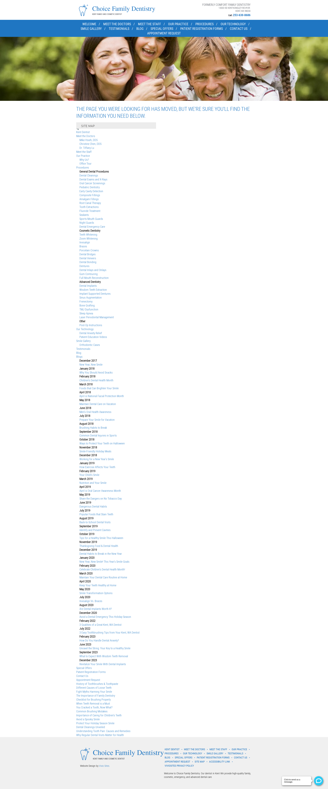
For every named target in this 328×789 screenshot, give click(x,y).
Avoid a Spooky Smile (88, 719)
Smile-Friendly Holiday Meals (95, 451)
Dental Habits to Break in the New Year (100, 553)
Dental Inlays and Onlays (92, 270)
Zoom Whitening (88, 238)
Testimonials (119, 28)
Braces (83, 246)
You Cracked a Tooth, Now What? (94, 707)
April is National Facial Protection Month (101, 396)
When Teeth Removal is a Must (93, 703)
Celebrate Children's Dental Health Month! (102, 569)
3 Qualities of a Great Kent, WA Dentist (100, 624)
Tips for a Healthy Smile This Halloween (101, 538)
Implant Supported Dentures (95, 293)
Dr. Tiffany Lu (86, 148)
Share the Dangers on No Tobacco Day (100, 498)
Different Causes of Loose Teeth (94, 687)
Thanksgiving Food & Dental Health (98, 546)
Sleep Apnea (86, 313)
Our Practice (178, 24)
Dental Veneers (87, 258)
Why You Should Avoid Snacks (96, 372)
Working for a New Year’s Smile (96, 459)
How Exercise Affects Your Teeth (97, 467)
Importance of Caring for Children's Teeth (99, 715)
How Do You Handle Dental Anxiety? (99, 640)
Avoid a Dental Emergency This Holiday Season (105, 617)
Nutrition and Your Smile (92, 483)
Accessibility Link (219, 761)
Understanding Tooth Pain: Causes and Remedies (103, 731)
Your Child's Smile (89, 475)
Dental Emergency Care (92, 226)
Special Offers (162, 28)
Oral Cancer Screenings (92, 183)
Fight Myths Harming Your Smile (94, 691)
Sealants (84, 215)
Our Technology (233, 24)
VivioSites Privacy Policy (179, 765)
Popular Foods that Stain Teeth (96, 514)
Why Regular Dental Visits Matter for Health (100, 735)
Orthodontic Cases (89, 345)
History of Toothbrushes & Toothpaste (97, 684)
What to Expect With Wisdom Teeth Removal (103, 656)
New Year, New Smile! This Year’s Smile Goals (104, 561)
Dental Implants (88, 286)
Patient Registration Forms (201, 28)
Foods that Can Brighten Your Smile (99, 388)
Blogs (79, 356)
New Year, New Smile (90, 364)
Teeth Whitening (88, 234)
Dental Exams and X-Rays (93, 179)
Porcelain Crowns (89, 250)
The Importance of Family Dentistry (95, 695)
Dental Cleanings (88, 175)
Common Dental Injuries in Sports (98, 435)
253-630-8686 (241, 15)
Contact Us (238, 28)
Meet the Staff (149, 24)
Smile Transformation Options (95, 593)
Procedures (204, 24)
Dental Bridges (87, 254)
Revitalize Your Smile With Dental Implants (102, 664)
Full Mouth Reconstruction (94, 278)
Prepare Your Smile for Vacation (97, 419)
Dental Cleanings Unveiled (90, 727)
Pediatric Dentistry (89, 187)
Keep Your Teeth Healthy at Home (97, 585)
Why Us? (84, 159)
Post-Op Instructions (90, 325)
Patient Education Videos (93, 337)
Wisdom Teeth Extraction (93, 289)
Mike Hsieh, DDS (88, 140)
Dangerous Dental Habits (93, 506)
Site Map (200, 761)
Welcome (89, 24)
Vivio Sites (104, 766)
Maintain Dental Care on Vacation (97, 404)
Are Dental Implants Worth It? (95, 609)
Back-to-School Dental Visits (95, 522)
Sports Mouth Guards (91, 219)
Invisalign (84, 242)
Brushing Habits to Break (93, 427)
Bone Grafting (87, 305)
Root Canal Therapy (90, 203)
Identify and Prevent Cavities (95, 530)
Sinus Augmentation (90, 297)
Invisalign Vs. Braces (90, 601)
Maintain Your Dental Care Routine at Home (103, 577)
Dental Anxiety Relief (90, 333)
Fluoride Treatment (89, 211)
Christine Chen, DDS (90, 144)
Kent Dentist (83, 132)
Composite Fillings (89, 195)
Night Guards (86, 222)
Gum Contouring (88, 274)
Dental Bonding (87, 262)
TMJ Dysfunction (88, 309)
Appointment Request (164, 33)
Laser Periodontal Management (96, 317)
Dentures (84, 266)
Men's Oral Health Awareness (95, 412)
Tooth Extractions (89, 207)
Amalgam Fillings (89, 199)
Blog (140, 28)
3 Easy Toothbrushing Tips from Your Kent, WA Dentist (109, 632)
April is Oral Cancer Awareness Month (100, 491)
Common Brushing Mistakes (91, 711)
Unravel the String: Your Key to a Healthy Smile (104, 648)
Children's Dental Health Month (96, 380)
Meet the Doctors (117, 24)
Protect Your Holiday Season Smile (95, 723)
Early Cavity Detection (91, 191)
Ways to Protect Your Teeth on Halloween (102, 443)
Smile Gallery (91, 28)
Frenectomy (86, 301)
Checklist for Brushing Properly (93, 699)
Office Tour (85, 163)
